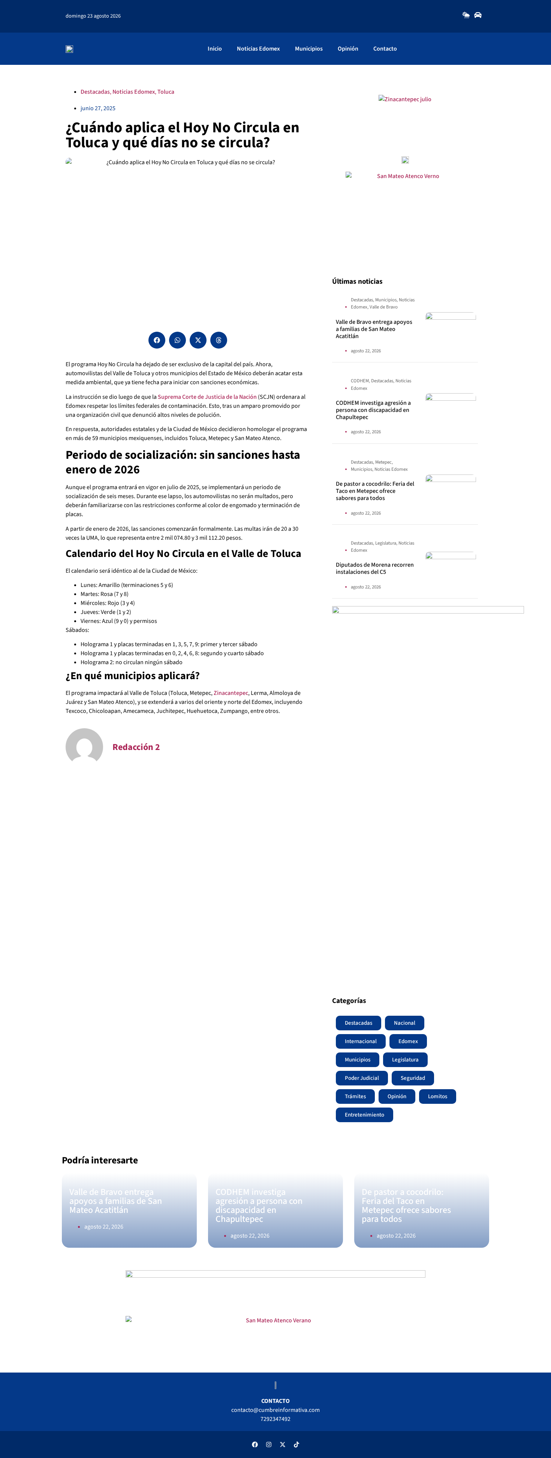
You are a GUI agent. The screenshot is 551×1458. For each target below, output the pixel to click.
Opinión (348, 49)
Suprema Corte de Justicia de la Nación (207, 397)
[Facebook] (255, 1445)
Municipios (309, 49)
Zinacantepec (231, 693)
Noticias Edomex (258, 49)
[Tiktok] (296, 1445)
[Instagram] (269, 1445)
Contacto (385, 49)
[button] (156, 340)
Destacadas (95, 92)
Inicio (215, 49)
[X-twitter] (283, 1445)
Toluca (165, 92)
